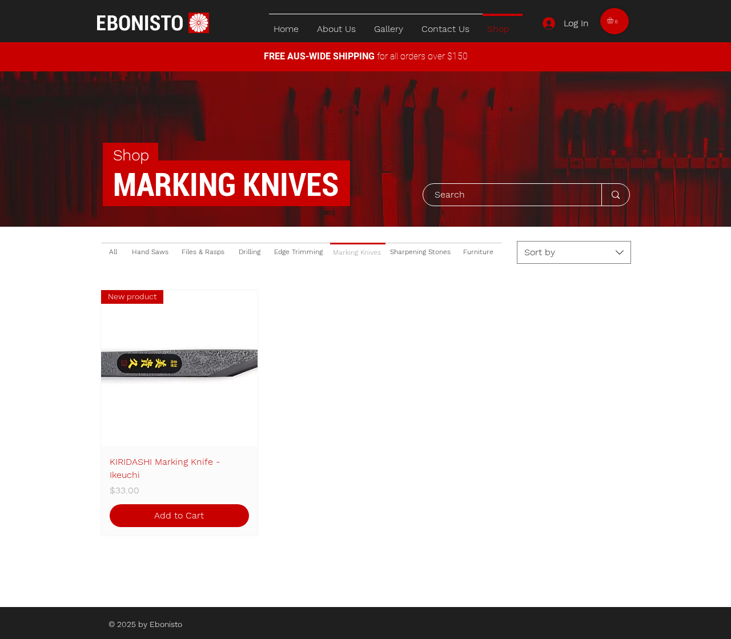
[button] (614, 20)
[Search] (615, 195)
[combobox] (574, 252)
